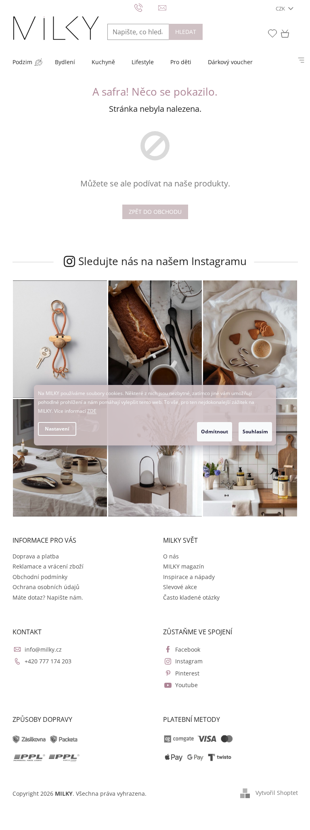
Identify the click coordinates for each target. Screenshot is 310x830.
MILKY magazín (183, 566)
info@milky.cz (43, 649)
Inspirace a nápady (189, 577)
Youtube (186, 685)
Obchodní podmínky (40, 577)
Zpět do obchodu (155, 211)
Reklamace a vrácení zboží (48, 566)
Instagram (189, 661)
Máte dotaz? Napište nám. (48, 597)
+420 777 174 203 (48, 661)
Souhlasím (255, 431)
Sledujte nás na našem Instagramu (162, 261)
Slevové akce (180, 587)
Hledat (185, 32)
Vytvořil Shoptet (277, 793)
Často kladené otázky (191, 597)
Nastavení (57, 428)
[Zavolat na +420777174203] (146, 6)
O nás (171, 556)
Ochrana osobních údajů (46, 587)
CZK (281, 8)
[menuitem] (22, 62)
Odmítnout (214, 431)
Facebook (187, 649)
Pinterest (187, 673)
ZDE (91, 411)
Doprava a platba (36, 556)
